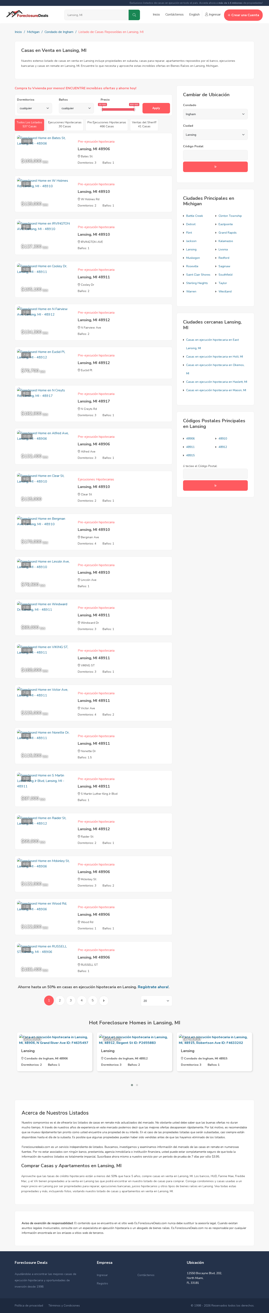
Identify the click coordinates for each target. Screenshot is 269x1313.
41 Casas (144, 124)
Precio (105, 100)
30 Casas (65, 124)
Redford (224, 258)
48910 (223, 439)
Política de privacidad (29, 1306)
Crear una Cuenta (245, 15)
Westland (225, 291)
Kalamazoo (226, 241)
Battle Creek (194, 216)
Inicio (156, 14)
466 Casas (106, 124)
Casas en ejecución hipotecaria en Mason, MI (216, 390)
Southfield (225, 275)
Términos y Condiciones (64, 1306)
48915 (190, 455)
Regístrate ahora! (153, 986)
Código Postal (193, 146)
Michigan (33, 32)
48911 (190, 447)
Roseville (192, 266)
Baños (63, 100)
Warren (191, 291)
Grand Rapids (228, 233)
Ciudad (188, 126)
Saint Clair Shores (198, 275)
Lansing (191, 249)
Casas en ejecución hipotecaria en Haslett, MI (216, 382)
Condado (189, 105)
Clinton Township (230, 216)
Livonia (223, 249)
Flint (189, 233)
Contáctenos (174, 14)
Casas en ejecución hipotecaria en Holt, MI (214, 357)
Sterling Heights (197, 283)
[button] (131, 1085)
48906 (190, 439)
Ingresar (214, 14)
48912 (223, 447)
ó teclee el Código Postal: (200, 466)
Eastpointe (226, 224)
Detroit (190, 224)
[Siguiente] (103, 1001)
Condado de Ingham (59, 32)
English (194, 14)
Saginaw (224, 266)
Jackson (191, 241)
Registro (102, 1283)
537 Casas (29, 124)
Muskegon (193, 258)
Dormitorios (25, 100)
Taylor (223, 283)
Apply (156, 108)
